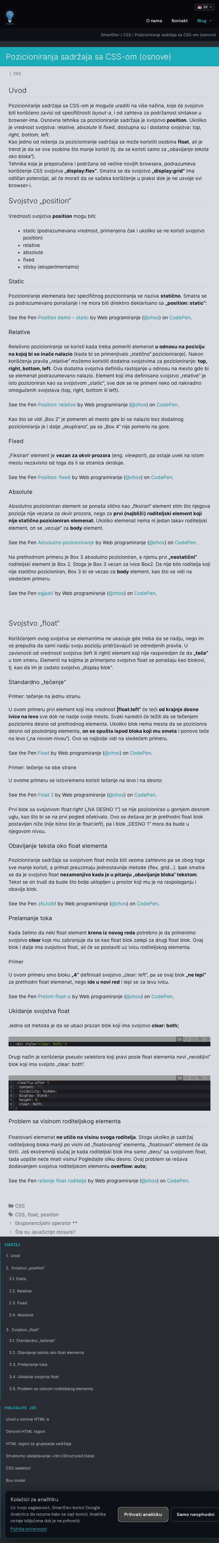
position (50, 1214)
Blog (201, 21)
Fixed (18, 1303)
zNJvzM (47, 903)
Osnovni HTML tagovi (25, 1431)
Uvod (13, 1255)
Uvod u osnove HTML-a (27, 1419)
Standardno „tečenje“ (32, 1340)
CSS (127, 34)
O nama (154, 21)
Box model (15, 1480)
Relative (20, 1291)
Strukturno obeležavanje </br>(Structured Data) (50, 1456)
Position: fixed (54, 477)
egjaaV (46, 593)
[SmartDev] (10, 16)
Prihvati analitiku (143, 1514)
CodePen (179, 317)
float (33, 1214)
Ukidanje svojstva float (34, 1376)
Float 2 (46, 795)
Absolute (21, 1315)
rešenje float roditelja (62, 1181)
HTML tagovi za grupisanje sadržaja (38, 1443)
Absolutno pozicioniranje (66, 542)
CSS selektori (18, 1468)
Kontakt (180, 21)
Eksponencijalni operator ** (46, 1223)
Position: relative (57, 405)
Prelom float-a (54, 996)
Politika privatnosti (29, 1529)
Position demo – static (63, 317)
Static (18, 1278)
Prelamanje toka (28, 1364)
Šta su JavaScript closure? (45, 1232)
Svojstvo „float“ (22, 1329)
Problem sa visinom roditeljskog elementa (51, 1388)
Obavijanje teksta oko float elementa (46, 1352)
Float (43, 753)
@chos (151, 317)
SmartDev (110, 34)
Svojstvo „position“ (25, 1268)
